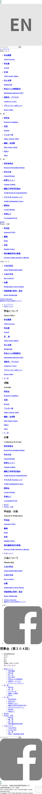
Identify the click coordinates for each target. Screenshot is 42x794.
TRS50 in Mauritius (6, 299)
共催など (12, 711)
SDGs (10, 695)
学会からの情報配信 (16, 679)
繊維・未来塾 (13, 693)
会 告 (11, 721)
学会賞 (11, 673)
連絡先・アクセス (15, 681)
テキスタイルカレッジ (16, 707)
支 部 (11, 689)
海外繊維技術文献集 (16, 724)
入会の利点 (12, 728)
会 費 (11, 732)
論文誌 (2, 222)
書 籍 (11, 719)
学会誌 (11, 717)
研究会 (11, 687)
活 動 (6, 378)
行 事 (6, 433)
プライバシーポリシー (16, 683)
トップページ (4, 49)
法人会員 (12, 677)
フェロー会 (12, 691)
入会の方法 (12, 730)
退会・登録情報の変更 (16, 734)
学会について (8, 306)
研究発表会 (12, 699)
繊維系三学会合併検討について (11, 301)
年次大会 (12, 701)
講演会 (11, 709)
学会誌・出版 (8, 507)
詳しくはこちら (9, 665)
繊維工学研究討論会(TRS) (18, 705)
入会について (8, 553)
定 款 (11, 675)
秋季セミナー (13, 703)
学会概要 (12, 671)
